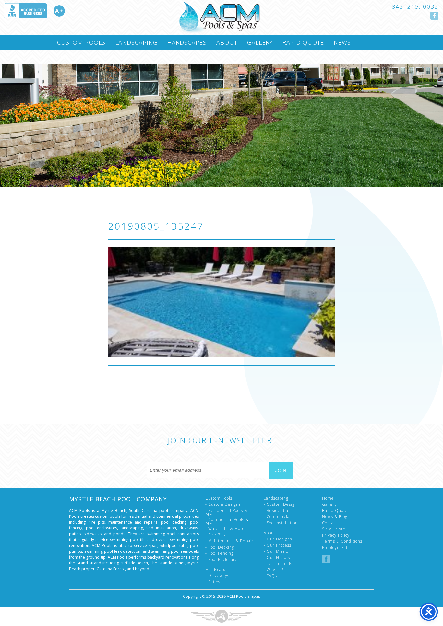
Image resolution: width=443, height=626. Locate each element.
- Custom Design (280, 504)
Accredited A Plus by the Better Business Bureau (34, 10)
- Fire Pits (215, 535)
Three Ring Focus (221, 616)
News (342, 42)
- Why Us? (273, 570)
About (226, 42)
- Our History (277, 557)
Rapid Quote (303, 42)
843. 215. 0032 (415, 6)
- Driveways (217, 575)
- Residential (277, 510)
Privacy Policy (336, 535)
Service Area (335, 529)
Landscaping (136, 42)
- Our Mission (277, 551)
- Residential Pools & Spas (226, 512)
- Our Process (277, 545)
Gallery (260, 42)
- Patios (212, 582)
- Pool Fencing (219, 553)
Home (328, 498)
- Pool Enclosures (222, 559)
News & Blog (334, 516)
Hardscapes (187, 42)
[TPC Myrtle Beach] (219, 17)
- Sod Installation (281, 523)
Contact (71, 57)
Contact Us (333, 523)
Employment (335, 547)
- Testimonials (278, 563)
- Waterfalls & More (225, 528)
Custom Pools (81, 42)
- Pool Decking (219, 547)
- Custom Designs (223, 504)
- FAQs (270, 576)
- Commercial (277, 516)
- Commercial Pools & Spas (227, 521)
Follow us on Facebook (434, 16)
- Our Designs (278, 539)
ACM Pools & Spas (243, 596)
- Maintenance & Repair (229, 541)
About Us (273, 533)
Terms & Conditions (342, 541)
